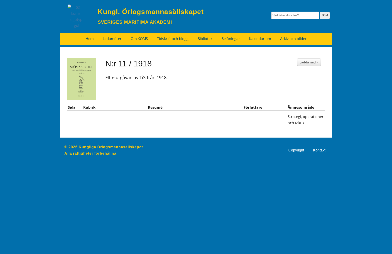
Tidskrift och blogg (173, 38)
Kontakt (319, 150)
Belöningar (230, 38)
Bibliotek (205, 38)
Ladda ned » (309, 62)
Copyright (296, 150)
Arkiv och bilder (293, 38)
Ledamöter (112, 38)
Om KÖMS (139, 38)
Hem (90, 38)
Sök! (325, 15)
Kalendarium (260, 38)
